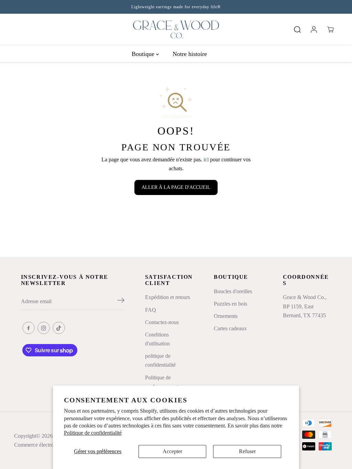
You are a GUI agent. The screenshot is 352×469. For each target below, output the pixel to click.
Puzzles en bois (230, 303)
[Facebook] (28, 327)
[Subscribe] (121, 301)
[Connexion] (313, 29)
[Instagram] (43, 327)
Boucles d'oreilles (233, 291)
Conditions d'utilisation (157, 339)
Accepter (172, 451)
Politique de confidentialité (93, 433)
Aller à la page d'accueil (176, 187)
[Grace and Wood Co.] (176, 29)
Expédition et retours (167, 297)
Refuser (247, 451)
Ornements (226, 316)
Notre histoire (190, 53)
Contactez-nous (162, 322)
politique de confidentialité (160, 360)
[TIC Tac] (58, 327)
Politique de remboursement (161, 382)
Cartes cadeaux (230, 328)
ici (206, 159)
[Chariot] (330, 29)
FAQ (150, 310)
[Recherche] (297, 29)
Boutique (144, 53)
